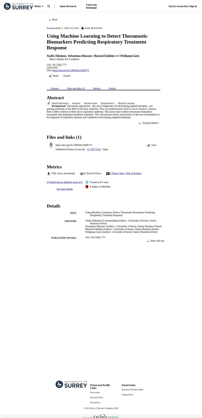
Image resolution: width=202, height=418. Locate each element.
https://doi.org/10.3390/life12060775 (71, 70)
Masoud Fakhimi (104, 55)
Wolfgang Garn (129, 55)
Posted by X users (99, 182)
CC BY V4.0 (94, 149)
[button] (152, 145)
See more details (64, 189)
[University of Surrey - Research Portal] (18, 6)
